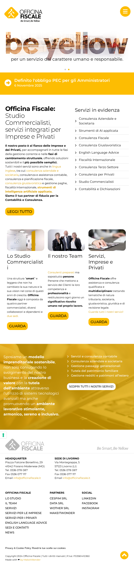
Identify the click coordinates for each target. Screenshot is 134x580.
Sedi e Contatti (17, 527)
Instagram (90, 508)
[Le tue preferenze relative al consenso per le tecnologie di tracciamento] (3, 435)
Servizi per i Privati (21, 518)
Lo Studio (13, 498)
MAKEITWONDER (62, 513)
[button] (65, 69)
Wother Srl (59, 508)
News (9, 532)
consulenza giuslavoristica (23, 183)
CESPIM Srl (58, 498)
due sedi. (12, 316)
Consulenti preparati (61, 272)
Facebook (90, 503)
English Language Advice (26, 522)
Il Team (11, 503)
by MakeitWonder (30, 559)
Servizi (11, 508)
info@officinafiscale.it (27, 478)
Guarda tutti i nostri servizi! (105, 311)
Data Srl (57, 503)
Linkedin (89, 498)
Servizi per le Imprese (23, 513)
